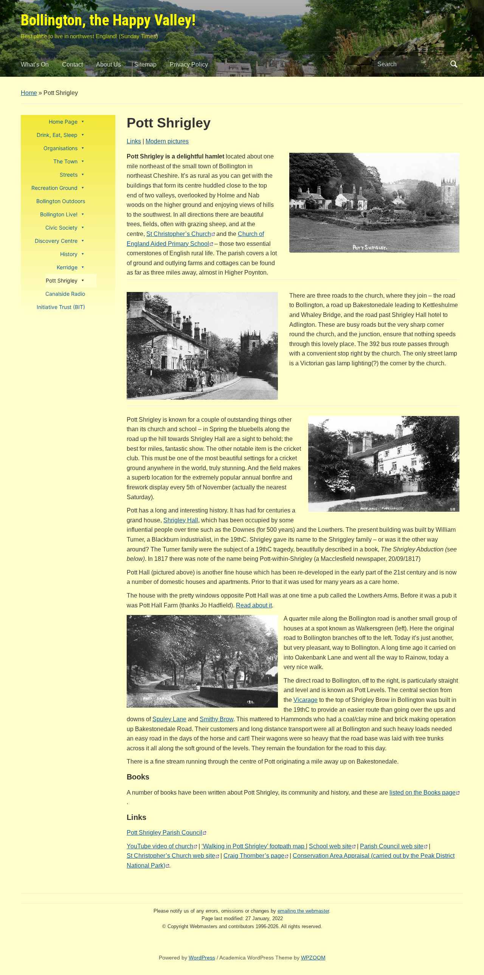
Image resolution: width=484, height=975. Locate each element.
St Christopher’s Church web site (171, 855)
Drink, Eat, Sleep (57, 135)
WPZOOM (313, 958)
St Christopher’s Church (178, 234)
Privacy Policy (189, 64)
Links (134, 141)
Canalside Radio (65, 293)
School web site (330, 846)
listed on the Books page (422, 792)
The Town (65, 161)
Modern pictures (167, 141)
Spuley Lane (169, 719)
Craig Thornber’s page (253, 855)
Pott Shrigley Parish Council (164, 832)
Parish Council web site (392, 846)
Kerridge (67, 267)
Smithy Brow (216, 719)
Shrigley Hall (180, 520)
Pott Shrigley (62, 280)
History (69, 254)
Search (453, 64)
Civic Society (61, 227)
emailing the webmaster (303, 911)
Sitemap (145, 64)
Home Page (63, 121)
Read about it (254, 605)
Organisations (60, 148)
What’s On (35, 64)
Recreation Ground (54, 188)
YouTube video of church (160, 846)
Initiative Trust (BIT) (61, 307)
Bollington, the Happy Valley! (108, 20)
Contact (72, 64)
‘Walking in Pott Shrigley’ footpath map (254, 846)
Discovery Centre (56, 241)
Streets (69, 174)
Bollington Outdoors (60, 201)
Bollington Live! (59, 214)
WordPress (202, 958)
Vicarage (305, 700)
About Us (108, 64)
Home (29, 93)
